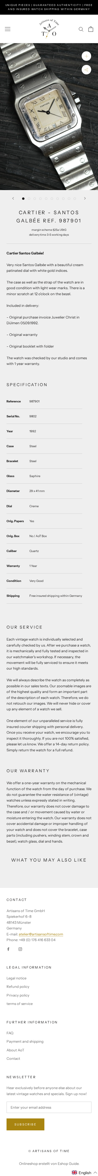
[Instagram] (20, 949)
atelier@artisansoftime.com (41, 934)
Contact (13, 1058)
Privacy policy (18, 995)
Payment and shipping (25, 1041)
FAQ (10, 1033)
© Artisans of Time (49, 1151)
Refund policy (18, 986)
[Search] (81, 29)
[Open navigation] (7, 29)
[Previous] (13, 198)
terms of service (20, 1003)
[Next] (85, 198)
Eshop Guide (68, 1163)
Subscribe (25, 1124)
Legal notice (16, 978)
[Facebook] (8, 949)
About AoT (15, 1050)
